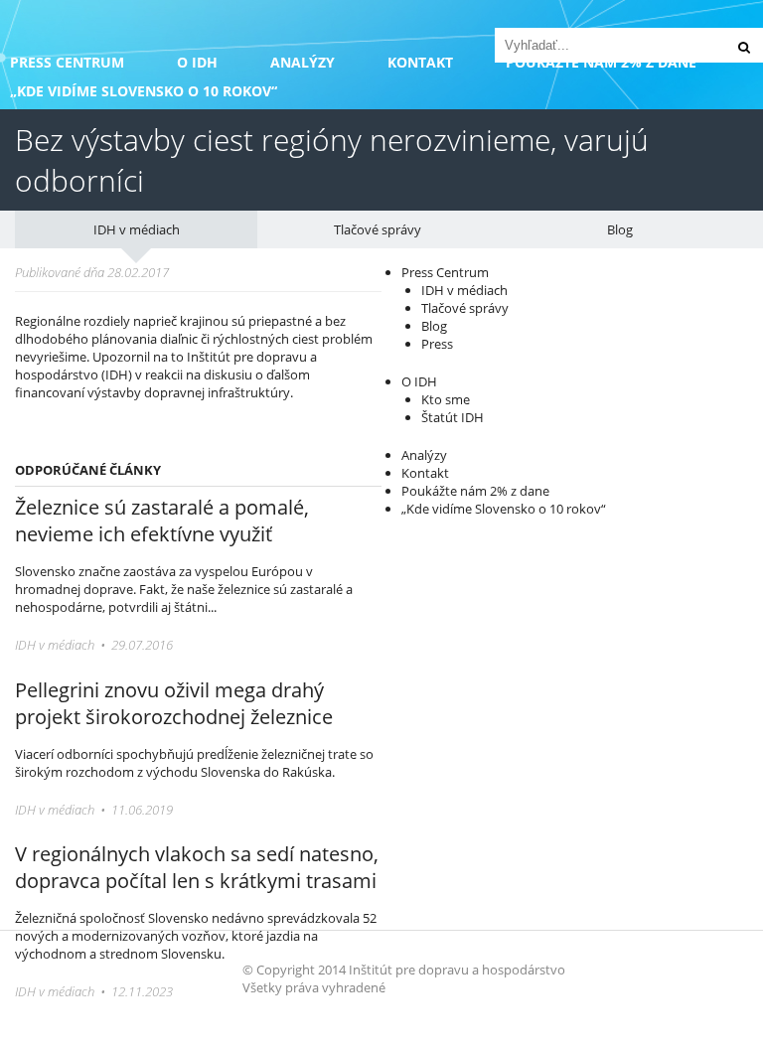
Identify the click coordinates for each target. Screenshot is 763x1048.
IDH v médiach (136, 229)
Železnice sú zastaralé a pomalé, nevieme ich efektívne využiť (162, 520)
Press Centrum (67, 62)
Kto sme (445, 399)
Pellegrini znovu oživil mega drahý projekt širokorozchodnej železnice (174, 703)
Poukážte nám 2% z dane (475, 491)
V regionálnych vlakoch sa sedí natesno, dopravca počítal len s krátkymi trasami (197, 867)
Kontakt (420, 62)
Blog (620, 229)
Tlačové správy (377, 229)
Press (437, 344)
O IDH (197, 62)
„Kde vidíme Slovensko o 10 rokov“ (143, 90)
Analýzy (302, 62)
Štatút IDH (452, 417)
